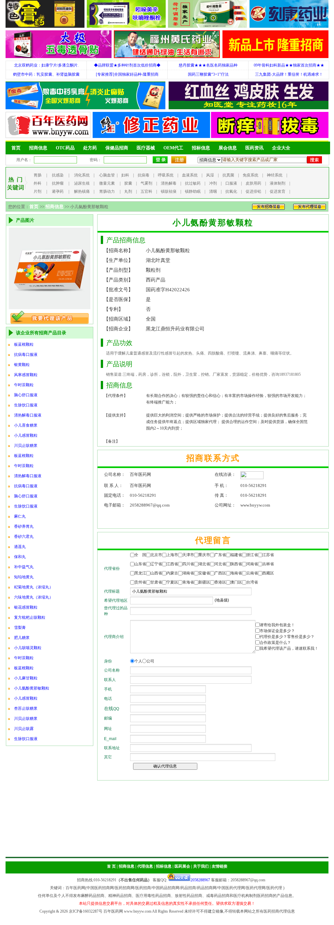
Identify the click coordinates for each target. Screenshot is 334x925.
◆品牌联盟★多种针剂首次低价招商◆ (127, 65)
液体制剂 (277, 183)
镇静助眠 (193, 191)
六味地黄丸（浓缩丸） (33, 597)
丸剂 (128, 191)
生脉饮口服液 (26, 405)
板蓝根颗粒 (24, 344)
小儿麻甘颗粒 (26, 678)
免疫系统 (250, 175)
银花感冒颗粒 (26, 607)
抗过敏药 (193, 183)
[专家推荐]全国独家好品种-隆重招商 (127, 74)
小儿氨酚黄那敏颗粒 (31, 688)
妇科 (125, 175)
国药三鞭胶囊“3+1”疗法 (208, 74)
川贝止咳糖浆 (26, 445)
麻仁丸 (20, 516)
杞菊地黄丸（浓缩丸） (33, 587)
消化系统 (82, 175)
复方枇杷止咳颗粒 (29, 617)
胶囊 (128, 183)
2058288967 (200, 880)
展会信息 (228, 147)
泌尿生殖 (82, 183)
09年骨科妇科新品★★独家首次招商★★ (289, 65)
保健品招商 (116, 147)
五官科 (146, 191)
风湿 (210, 175)
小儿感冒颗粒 (26, 435)
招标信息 (201, 147)
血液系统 (190, 175)
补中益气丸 (24, 567)
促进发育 (277, 191)
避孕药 (58, 191)
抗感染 (58, 175)
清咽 (213, 191)
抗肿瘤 (58, 183)
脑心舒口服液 (26, 395)
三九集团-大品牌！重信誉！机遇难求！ (289, 74)
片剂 (37, 191)
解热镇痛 (82, 191)
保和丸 (20, 556)
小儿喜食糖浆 (26, 425)
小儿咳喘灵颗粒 (27, 647)
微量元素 (107, 183)
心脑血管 (107, 175)
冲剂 (213, 183)
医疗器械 (146, 147)
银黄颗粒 (22, 364)
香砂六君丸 (24, 536)
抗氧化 (231, 191)
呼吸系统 (166, 175)
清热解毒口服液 (27, 415)
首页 (16, 147)
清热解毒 (168, 183)
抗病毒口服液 (26, 354)
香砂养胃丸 (24, 526)
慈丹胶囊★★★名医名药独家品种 (208, 65)
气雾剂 (146, 183)
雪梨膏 (20, 627)
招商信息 (38, 147)
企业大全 (281, 147)
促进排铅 (253, 191)
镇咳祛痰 (168, 191)
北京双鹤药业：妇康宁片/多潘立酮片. (46, 65)
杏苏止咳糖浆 (26, 708)
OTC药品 (65, 147)
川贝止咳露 (24, 728)
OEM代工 (173, 147)
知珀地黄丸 (24, 577)
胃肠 (37, 175)
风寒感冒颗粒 (26, 374)
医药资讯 (254, 147)
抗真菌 (228, 175)
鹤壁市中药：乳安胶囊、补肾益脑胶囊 (46, 74)
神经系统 (274, 175)
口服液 (231, 183)
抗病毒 (143, 175)
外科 (37, 183)
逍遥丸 (20, 546)
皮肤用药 (253, 183)
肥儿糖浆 (22, 637)
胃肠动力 (107, 191)
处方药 (90, 147)
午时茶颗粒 (24, 385)
